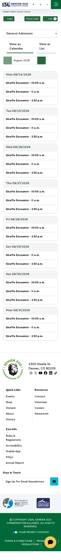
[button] (47, 4)
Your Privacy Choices (34, 532)
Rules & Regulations (13, 437)
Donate (11, 408)
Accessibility (14, 445)
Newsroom (41, 413)
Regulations (30, 544)
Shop (9, 402)
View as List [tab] (44, 46)
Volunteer (41, 402)
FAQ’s (9, 457)
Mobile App (13, 451)
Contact (40, 396)
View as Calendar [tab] (16, 46)
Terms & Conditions (18, 541)
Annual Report (15, 463)
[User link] (40, 4)
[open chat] (51, 542)
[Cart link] (33, 4)
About (10, 413)
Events (10, 396)
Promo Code (32, 19)
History (10, 419)
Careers (39, 408)
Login (10, 19)
